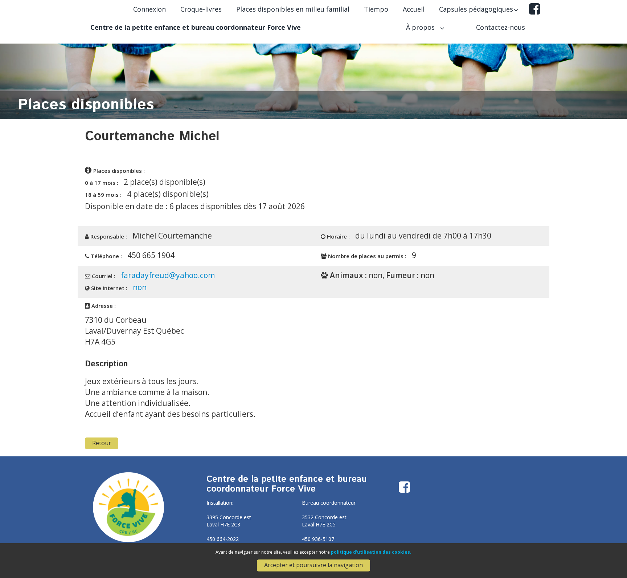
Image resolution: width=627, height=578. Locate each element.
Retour (101, 443)
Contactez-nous (500, 27)
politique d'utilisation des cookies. (371, 552)
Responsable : (108, 236)
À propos (421, 27)
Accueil (414, 9)
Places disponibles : (119, 170)
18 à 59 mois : (103, 194)
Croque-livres (201, 9)
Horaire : (337, 236)
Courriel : (102, 276)
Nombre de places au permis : (366, 256)
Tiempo (376, 9)
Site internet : (108, 288)
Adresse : (103, 305)
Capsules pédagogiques (476, 9)
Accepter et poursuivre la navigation (313, 565)
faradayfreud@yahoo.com (168, 275)
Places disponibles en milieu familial (292, 9)
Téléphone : (105, 256)
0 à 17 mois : (101, 182)
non (140, 287)
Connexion (149, 9)
